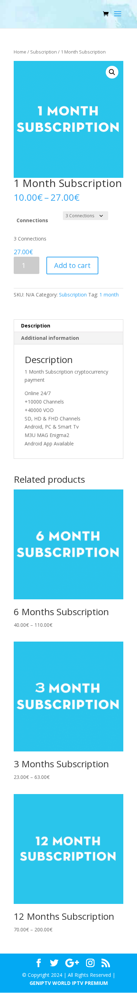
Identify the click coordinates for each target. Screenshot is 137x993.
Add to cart (72, 265)
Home (20, 52)
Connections (32, 220)
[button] (112, 72)
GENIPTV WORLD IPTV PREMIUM (69, 983)
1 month (109, 294)
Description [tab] (35, 325)
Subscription (43, 52)
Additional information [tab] (50, 338)
